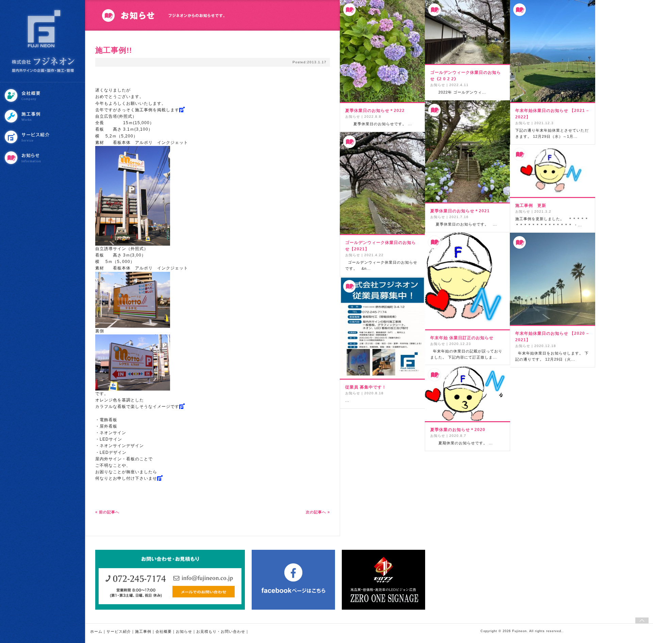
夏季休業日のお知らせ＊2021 (460, 211)
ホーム (96, 631)
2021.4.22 (374, 255)
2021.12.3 (544, 123)
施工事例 (43, 116)
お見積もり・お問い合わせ (220, 631)
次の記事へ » (318, 512)
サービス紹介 (43, 137)
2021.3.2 (542, 211)
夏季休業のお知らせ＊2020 (457, 429)
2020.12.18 (545, 346)
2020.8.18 (374, 393)
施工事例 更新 (530, 205)
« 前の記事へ (107, 512)
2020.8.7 (457, 436)
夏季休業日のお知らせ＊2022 (375, 110)
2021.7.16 (459, 217)
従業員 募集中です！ (365, 387)
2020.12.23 (460, 344)
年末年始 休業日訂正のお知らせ (461, 337)
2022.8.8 (372, 116)
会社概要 (43, 95)
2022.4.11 (459, 85)
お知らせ (43, 157)
